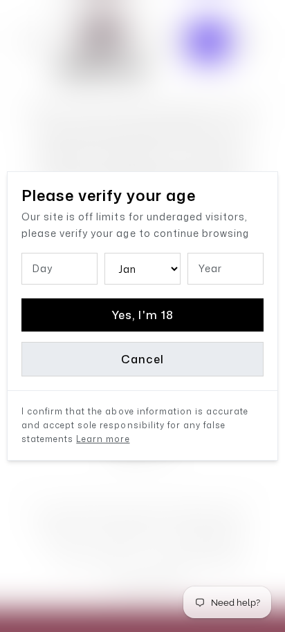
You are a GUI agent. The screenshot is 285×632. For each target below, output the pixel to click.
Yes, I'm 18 (142, 315)
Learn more (102, 439)
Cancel (142, 359)
